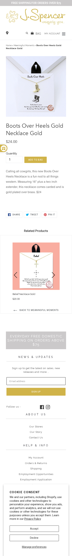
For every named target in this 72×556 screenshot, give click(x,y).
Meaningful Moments (24, 45)
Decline (34, 537)
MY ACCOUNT (52, 33)
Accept (34, 528)
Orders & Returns (36, 463)
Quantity (11, 153)
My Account (36, 457)
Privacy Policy (32, 519)
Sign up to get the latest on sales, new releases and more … (36, 370)
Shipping (36, 468)
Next (55, 281)
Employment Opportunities (36, 474)
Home (9, 45)
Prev (17, 281)
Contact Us (36, 437)
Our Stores (36, 426)
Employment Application (36, 479)
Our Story (36, 432)
